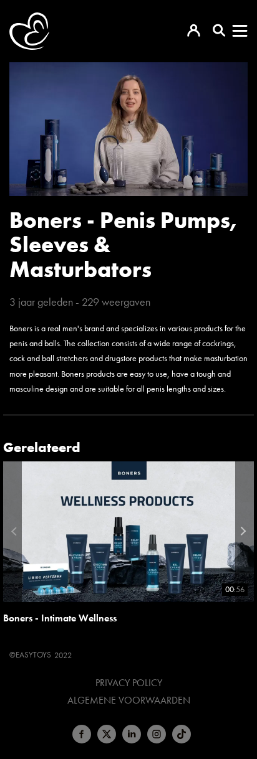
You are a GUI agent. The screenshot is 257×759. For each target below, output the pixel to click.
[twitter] (106, 734)
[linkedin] (131, 734)
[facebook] (81, 734)
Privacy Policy (128, 683)
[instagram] (156, 734)
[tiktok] (181, 734)
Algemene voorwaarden (128, 700)
